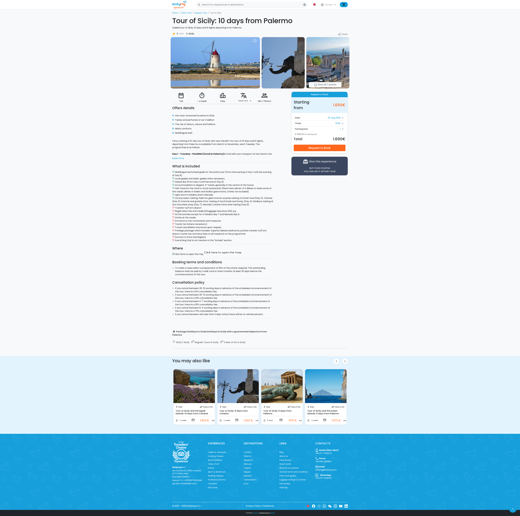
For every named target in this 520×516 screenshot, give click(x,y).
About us (284, 456)
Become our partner (289, 468)
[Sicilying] (181, 4)
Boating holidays (215, 475)
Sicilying (256, 513)
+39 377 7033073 (323, 453)
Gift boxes (213, 487)
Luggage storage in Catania (293, 479)
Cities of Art (208, 407)
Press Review (285, 460)
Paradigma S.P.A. (265, 513)
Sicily (180, 407)
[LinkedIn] (346, 505)
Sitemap (283, 487)
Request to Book (320, 148)
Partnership (285, 483)
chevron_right (345, 361)
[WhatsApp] (324, 505)
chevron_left (336, 361)
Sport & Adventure (216, 471)
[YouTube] (340, 505)
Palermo (248, 456)
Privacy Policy (253, 505)
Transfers (212, 483)
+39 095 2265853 (323, 461)
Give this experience (319, 166)
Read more (178, 158)
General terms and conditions (294, 471)
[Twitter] (319, 505)
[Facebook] (313, 505)
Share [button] (343, 34)
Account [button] (329, 4)
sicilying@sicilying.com (326, 469)
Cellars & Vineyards (217, 452)
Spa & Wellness (215, 460)
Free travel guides (288, 475)
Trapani (247, 468)
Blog (281, 452)
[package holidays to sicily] (215, 62)
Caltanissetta (250, 479)
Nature (211, 468)
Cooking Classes (215, 456)
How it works (285, 464)
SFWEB (273, 513)
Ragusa (247, 471)
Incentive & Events (217, 479)
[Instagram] (335, 505)
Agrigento (248, 460)
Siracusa (248, 464)
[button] (314, 4)
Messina (247, 475)
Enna (246, 483)
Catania (247, 452)
